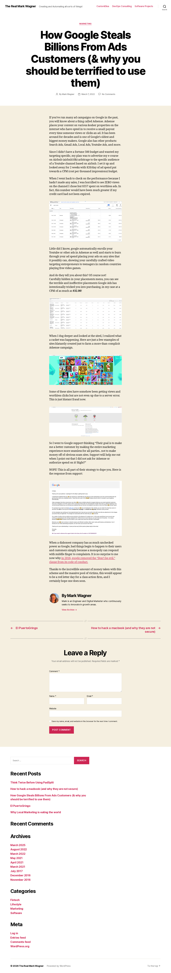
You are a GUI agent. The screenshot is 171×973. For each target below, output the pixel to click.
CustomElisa (103, 6)
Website (52, 708)
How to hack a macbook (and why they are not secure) (44, 788)
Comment (54, 671)
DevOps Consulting (122, 6)
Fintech (15, 900)
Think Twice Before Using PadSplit (32, 782)
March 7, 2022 (88, 94)
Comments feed (20, 941)
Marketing (85, 24)
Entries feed (18, 937)
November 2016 (20, 879)
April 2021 (16, 862)
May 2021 (16, 858)
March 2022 (17, 853)
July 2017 (16, 871)
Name (52, 696)
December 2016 (20, 875)
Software (16, 913)
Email (90, 696)
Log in (14, 933)
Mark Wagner (68, 94)
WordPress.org (19, 946)
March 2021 (17, 866)
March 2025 (17, 845)
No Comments (108, 94)
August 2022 (18, 849)
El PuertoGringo (20, 805)
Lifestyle (15, 904)
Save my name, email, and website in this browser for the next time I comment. (85, 721)
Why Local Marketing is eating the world (35, 812)
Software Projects (144, 6)
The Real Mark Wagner (20, 6)
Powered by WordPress (59, 966)
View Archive (69, 609)
